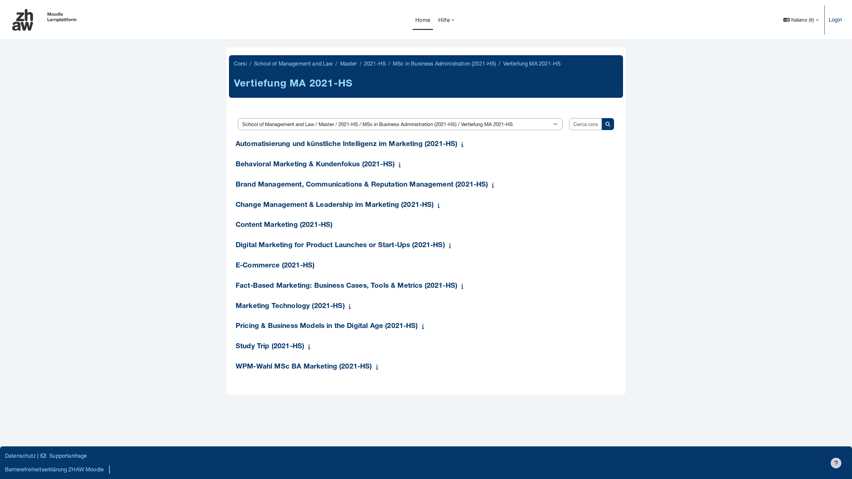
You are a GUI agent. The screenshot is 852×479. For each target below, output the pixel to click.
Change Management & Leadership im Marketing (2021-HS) (335, 205)
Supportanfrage (68, 455)
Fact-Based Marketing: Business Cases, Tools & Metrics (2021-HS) (346, 286)
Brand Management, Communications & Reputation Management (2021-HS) (362, 185)
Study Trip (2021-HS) (270, 346)
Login (835, 19)
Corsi (240, 63)
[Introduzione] (463, 144)
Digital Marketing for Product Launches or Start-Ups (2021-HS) (340, 245)
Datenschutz (20, 455)
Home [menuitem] (422, 20)
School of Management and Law (293, 63)
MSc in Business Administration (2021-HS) (444, 63)
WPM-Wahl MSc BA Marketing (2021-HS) (304, 367)
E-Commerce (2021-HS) (275, 265)
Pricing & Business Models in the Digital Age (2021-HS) (327, 326)
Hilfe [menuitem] (444, 20)
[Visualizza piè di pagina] (836, 463)
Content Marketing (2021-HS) (284, 225)
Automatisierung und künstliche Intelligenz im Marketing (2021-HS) (346, 144)
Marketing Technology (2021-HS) (290, 306)
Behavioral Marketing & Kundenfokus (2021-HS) (315, 164)
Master (348, 63)
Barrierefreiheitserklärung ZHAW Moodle (54, 469)
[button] (801, 20)
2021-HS (375, 63)
